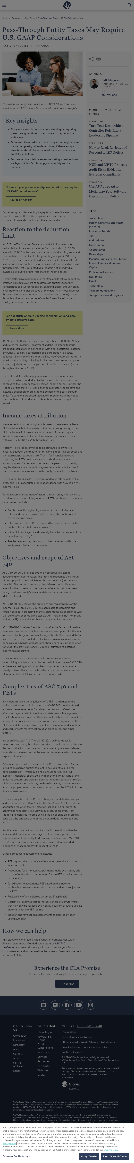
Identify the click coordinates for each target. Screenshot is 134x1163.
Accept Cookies (89, 1156)
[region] (67, 1143)
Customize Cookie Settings (16, 1156)
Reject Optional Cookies (115, 1156)
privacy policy (9, 1143)
